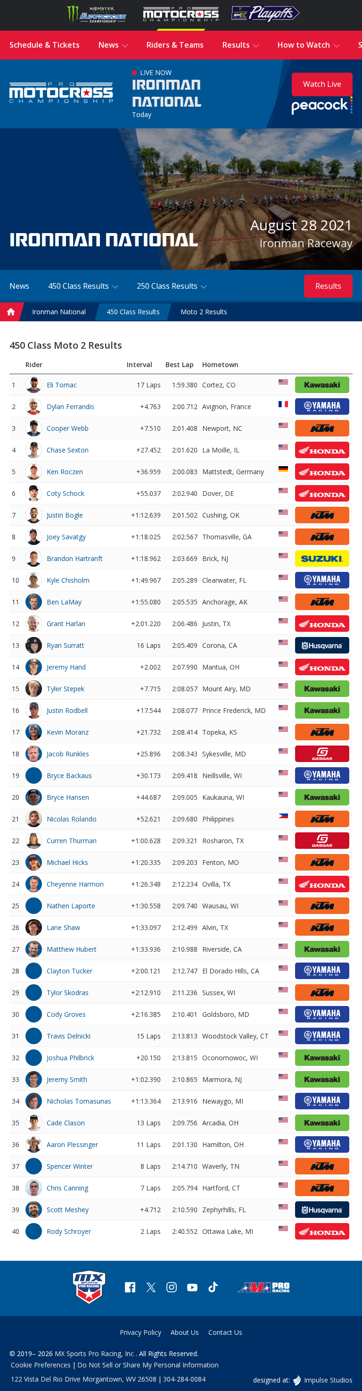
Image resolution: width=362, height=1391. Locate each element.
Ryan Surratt (65, 645)
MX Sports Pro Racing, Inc (95, 1353)
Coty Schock (65, 493)
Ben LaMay (64, 601)
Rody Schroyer (69, 1231)
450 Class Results (133, 311)
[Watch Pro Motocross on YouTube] (192, 1288)
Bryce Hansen (68, 797)
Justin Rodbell (67, 710)
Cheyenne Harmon (75, 884)
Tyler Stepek (65, 688)
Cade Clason (66, 1122)
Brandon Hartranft (75, 558)
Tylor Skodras (68, 992)
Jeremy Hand (66, 666)
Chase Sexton (68, 449)
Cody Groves (66, 1014)
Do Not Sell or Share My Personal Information (148, 1364)
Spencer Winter (70, 1166)
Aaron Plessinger (72, 1144)
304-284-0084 (184, 1378)
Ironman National (167, 94)
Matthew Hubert (72, 949)
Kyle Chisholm (68, 580)
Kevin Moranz (68, 732)
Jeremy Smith (67, 1079)
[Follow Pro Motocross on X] (150, 1288)
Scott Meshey (68, 1209)
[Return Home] (61, 93)
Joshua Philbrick (70, 1057)
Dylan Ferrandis (70, 406)
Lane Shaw (63, 927)
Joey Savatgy (66, 536)
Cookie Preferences (41, 1364)
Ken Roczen (65, 471)
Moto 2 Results (204, 311)
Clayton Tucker (69, 970)
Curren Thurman (72, 840)
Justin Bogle (65, 515)
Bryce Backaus (69, 775)
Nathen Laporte (71, 905)
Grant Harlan (66, 623)
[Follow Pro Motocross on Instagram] (171, 1288)
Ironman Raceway (306, 243)
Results (328, 286)
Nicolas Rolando (72, 818)
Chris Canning (67, 1187)
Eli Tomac (62, 384)
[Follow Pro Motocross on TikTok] (213, 1288)
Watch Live (322, 84)
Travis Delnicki (68, 1035)
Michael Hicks (67, 862)
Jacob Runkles (68, 753)
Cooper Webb (68, 428)
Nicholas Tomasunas (79, 1101)
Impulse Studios (328, 1379)
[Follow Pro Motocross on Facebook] (130, 1288)
